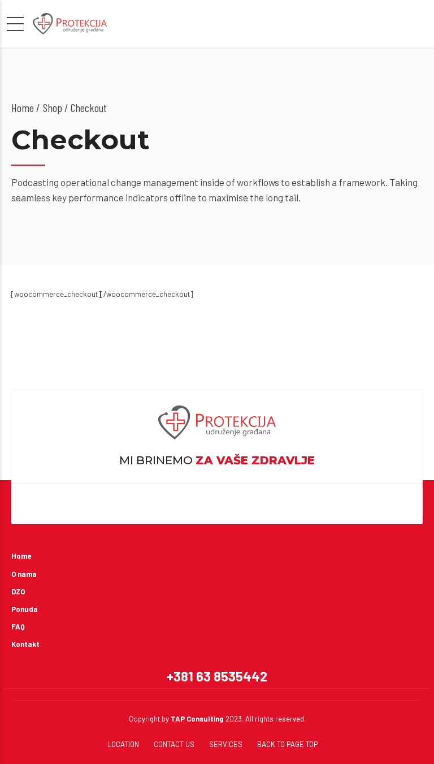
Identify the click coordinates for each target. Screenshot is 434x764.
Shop (52, 107)
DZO (18, 591)
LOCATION (123, 744)
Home (22, 107)
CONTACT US (174, 744)
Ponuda (24, 609)
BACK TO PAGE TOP (287, 744)
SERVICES (225, 744)
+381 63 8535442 (217, 676)
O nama (24, 574)
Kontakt (25, 644)
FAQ (18, 626)
